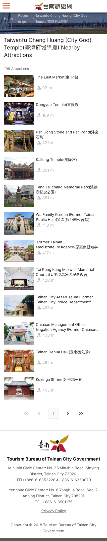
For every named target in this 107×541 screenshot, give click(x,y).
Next (40, 414)
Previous (67, 414)
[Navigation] (6, 5)
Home (8, 18)
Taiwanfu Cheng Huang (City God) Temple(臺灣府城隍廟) (62, 18)
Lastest (81, 414)
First (26, 414)
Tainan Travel (53, 6)
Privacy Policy (53, 511)
